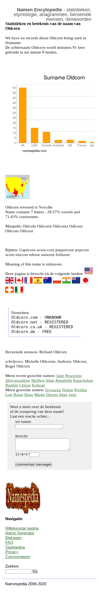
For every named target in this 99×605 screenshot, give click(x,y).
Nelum (67, 390)
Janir (60, 376)
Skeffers (38, 380)
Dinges (52, 395)
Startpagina (15, 547)
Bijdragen (13, 537)
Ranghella (63, 380)
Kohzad (38, 385)
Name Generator (19, 533)
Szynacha (53, 390)
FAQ (9, 542)
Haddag (11, 385)
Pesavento (73, 376)
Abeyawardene (17, 380)
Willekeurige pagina (22, 528)
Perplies (80, 390)
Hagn (28, 395)
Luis (8, 395)
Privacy (11, 552)
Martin (39, 395)
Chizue (25, 385)
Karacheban (83, 380)
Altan (49, 380)
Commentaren (17, 556)
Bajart (18, 395)
